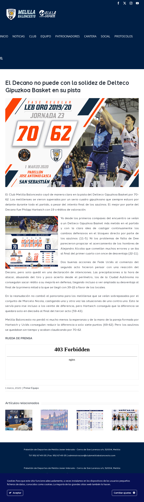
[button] (1, 58)
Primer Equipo (31, 388)
